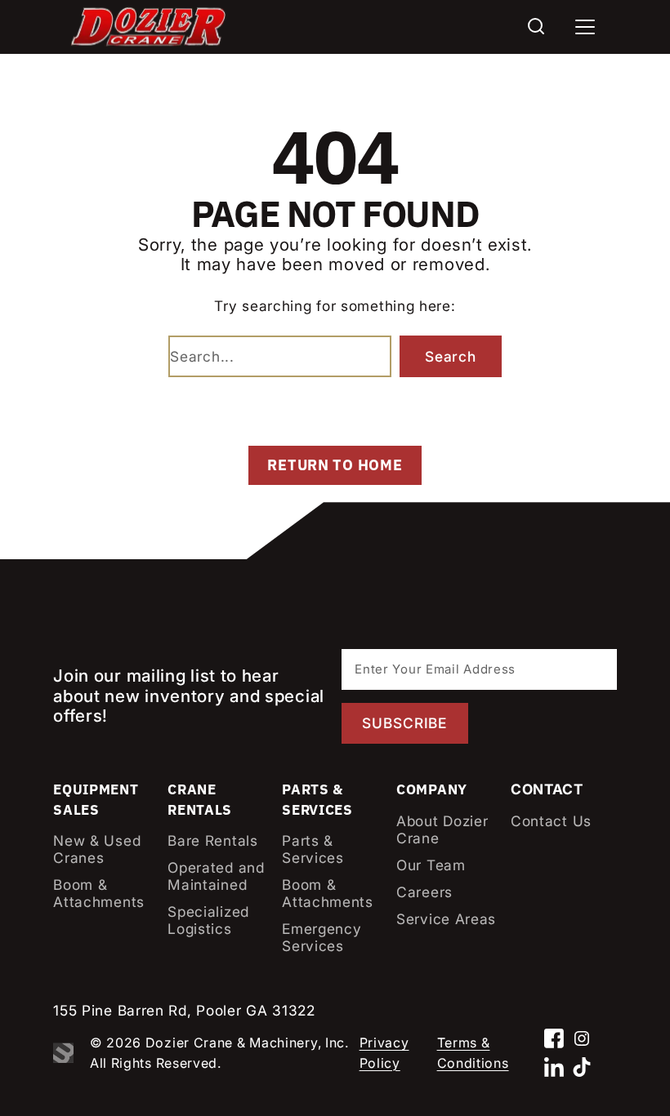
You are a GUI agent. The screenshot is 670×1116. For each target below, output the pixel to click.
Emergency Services (321, 937)
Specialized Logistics (208, 920)
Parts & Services (313, 849)
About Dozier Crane (442, 829)
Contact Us (551, 820)
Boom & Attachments (99, 893)
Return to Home (334, 465)
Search (450, 356)
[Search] (536, 26)
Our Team (431, 865)
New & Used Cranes (97, 849)
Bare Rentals (212, 840)
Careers (424, 891)
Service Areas (446, 918)
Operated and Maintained (216, 876)
